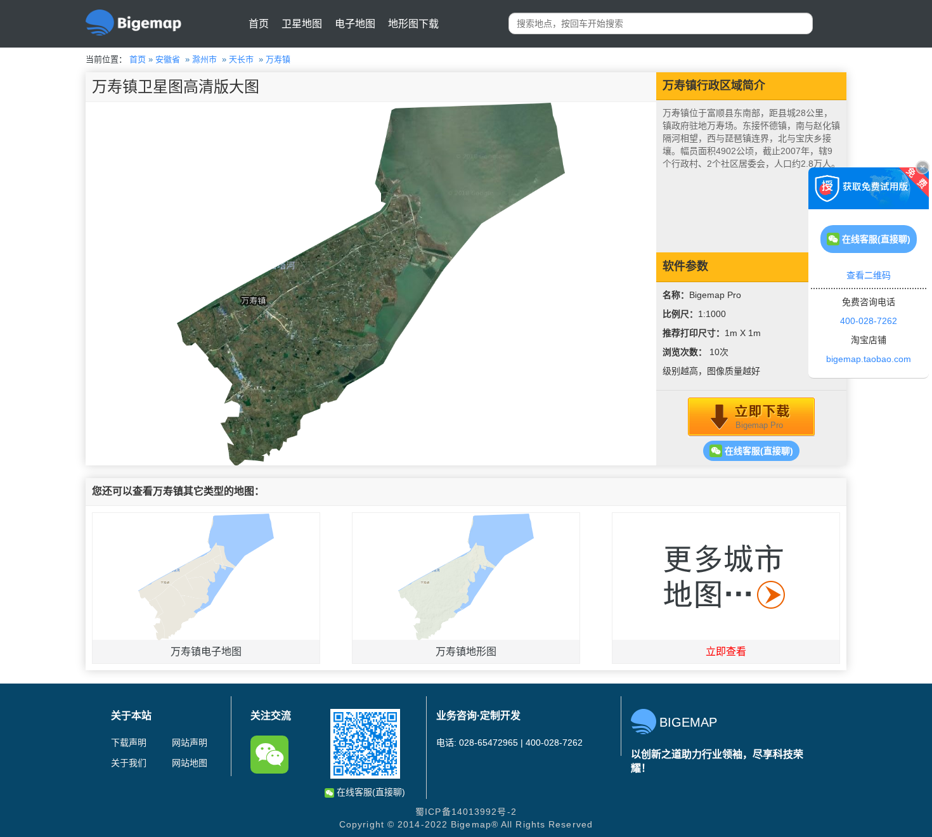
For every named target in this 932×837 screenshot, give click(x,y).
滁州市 (204, 59)
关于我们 (128, 763)
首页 (259, 23)
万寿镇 (278, 59)
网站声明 (189, 742)
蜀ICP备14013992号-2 (466, 812)
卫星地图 (302, 23)
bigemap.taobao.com (868, 359)
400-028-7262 (868, 321)
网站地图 (189, 763)
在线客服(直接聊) (757, 451)
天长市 (241, 59)
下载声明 (128, 742)
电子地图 (355, 23)
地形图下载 (413, 23)
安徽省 (167, 59)
